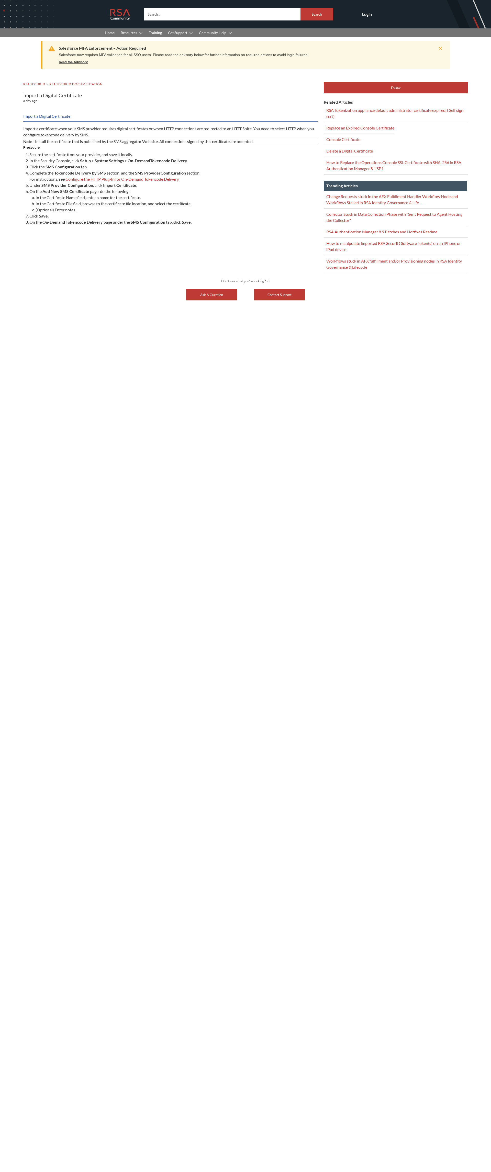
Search (317, 14)
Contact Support (279, 295)
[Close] (439, 48)
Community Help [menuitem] (212, 32)
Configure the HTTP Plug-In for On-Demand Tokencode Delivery (121, 179)
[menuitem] (110, 32)
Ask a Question (211, 295)
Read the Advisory (73, 62)
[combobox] (238, 14)
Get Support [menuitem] (177, 32)
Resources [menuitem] (129, 32)
